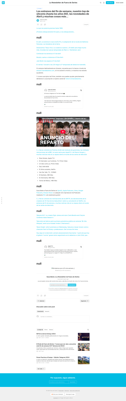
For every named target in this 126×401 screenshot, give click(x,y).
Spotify (60, 190)
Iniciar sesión (119, 2)
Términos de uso (63, 288)
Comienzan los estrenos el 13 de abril (48, 53)
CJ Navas (47, 337)
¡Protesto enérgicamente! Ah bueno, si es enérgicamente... (55, 32)
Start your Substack (58, 394)
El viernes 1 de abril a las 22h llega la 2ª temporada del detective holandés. (61, 64)
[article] (63, 336)
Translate (39, 8)
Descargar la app (70, 394)
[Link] (34, 37)
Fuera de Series (43, 19)
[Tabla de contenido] (2, 200)
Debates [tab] (51, 329)
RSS (44, 195)
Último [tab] (46, 329)
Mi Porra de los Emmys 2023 (46, 334)
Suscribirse (110, 2)
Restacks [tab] (47, 311)
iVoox (76, 190)
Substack (55, 398)
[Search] (100, 2)
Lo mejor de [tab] (40, 329)
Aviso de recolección (75, 390)
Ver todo (40, 368)
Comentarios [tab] (40, 311)
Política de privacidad (72, 289)
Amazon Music (48, 193)
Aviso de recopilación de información (58, 289)
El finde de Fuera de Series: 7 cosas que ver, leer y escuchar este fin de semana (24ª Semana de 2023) (56, 345)
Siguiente (83, 301)
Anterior (42, 301)
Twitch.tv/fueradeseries (73, 79)
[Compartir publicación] (103, 2)
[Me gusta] (37, 24)
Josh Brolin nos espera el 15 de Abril (48, 61)
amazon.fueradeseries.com (45, 70)
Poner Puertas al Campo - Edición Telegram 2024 (52, 357)
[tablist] (43, 311)
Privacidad (61, 390)
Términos (66, 390)
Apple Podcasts (68, 190)
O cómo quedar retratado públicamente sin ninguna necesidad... (52, 336)
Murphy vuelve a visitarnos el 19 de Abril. (49, 57)
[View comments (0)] (41, 24)
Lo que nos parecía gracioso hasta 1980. (49, 28)
